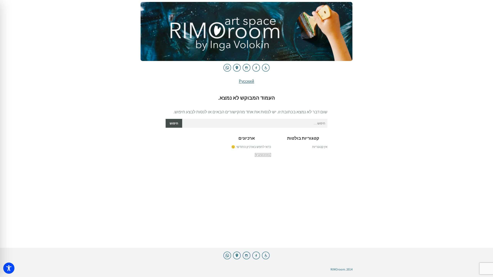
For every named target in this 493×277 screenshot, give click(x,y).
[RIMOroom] (246, 31)
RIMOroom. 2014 (341, 269)
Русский (246, 81)
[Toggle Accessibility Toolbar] (9, 268)
